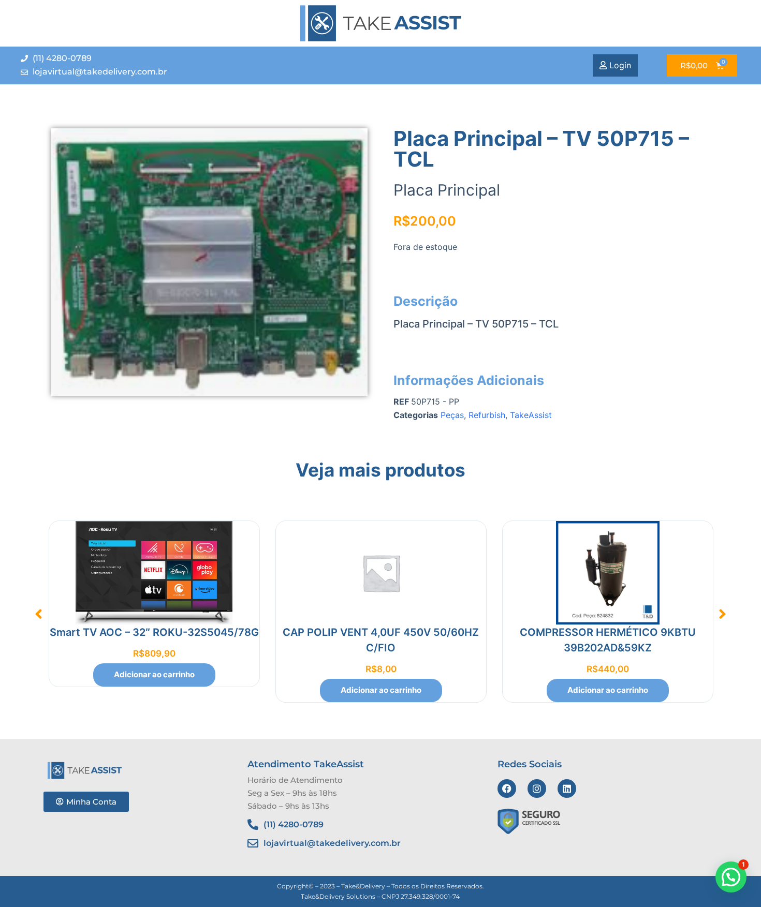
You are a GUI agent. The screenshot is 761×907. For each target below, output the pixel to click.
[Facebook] (506, 788)
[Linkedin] (567, 788)
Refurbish (487, 415)
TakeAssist (531, 415)
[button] (39, 614)
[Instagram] (537, 788)
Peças (452, 415)
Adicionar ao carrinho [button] (154, 674)
